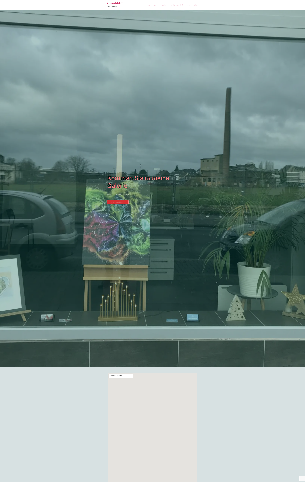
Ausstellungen (164, 5)
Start (149, 5)
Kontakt (194, 5)
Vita (188, 5)
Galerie (155, 5)
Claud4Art (115, 3)
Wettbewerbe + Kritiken (178, 5)
